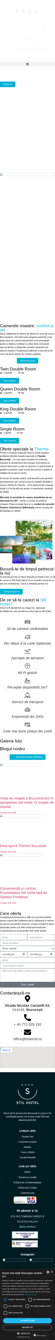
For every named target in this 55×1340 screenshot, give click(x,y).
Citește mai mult (8, 812)
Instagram (27, 1254)
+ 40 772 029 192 (27, 1024)
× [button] (52, 1272)
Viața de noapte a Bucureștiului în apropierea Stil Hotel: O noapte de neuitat (27, 802)
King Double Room (18, 409)
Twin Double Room (18, 369)
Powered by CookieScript (27, 1337)
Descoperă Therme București (23, 846)
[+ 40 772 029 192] (27, 1017)
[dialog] (27, 1304)
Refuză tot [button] (27, 1327)
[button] (27, 64)
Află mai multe (31, 1294)
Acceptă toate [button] (27, 1320)
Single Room (12, 429)
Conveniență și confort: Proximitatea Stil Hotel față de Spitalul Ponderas (23, 892)
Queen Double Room (20, 389)
